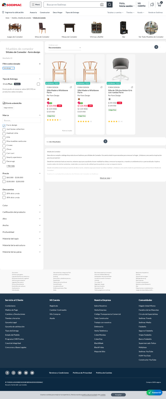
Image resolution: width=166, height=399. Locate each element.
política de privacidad (89, 395)
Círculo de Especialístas (148, 314)
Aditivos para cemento (18, 280)
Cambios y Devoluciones (15, 314)
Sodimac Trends (145, 318)
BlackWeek (98, 343)
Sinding (55, 276)
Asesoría (33, 12)
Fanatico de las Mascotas (149, 310)
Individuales (15, 290)
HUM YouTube (145, 355)
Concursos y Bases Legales (15, 347)
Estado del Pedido (12, 335)
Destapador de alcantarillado (103, 276)
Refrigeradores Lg (141, 278)
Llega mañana (8, 108)
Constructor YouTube (147, 360)
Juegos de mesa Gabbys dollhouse (145, 290)
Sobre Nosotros (100, 306)
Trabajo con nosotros (102, 322)
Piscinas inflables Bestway (102, 274)
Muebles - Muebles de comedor (21, 18)
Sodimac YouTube (146, 351)
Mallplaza (143, 347)
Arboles (97, 280)
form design (7, 68)
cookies (103, 395)
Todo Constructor (101, 318)
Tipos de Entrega (72, 12)
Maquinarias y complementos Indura (145, 288)
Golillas (138, 274)
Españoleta (56, 280)
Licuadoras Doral (58, 286)
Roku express (139, 280)
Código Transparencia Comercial (107, 314)
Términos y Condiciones (59, 373)
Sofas (54, 290)
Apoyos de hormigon (142, 276)
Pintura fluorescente (18, 284)
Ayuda (52, 318)
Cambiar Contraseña (58, 310)
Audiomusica (16, 288)
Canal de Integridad (13, 343)
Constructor (45, 12)
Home (7, 18)
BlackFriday (99, 347)
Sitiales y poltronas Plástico (61, 274)
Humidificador (57, 284)
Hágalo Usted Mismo (147, 306)
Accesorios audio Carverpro (103, 278)
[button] (78, 4)
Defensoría (98, 326)
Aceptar (118, 395)
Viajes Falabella (145, 335)
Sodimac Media (145, 322)
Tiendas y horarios (12, 318)
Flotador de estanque (142, 282)
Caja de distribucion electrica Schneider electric (21, 276)
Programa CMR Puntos (14, 339)
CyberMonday (100, 335)
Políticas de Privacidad (82, 373)
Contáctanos (10, 306)
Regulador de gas (99, 284)
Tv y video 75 (98, 282)
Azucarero (15, 272)
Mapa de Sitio (99, 351)
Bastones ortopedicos (142, 272)
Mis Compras (55, 314)
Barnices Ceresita (100, 286)
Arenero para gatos (17, 274)
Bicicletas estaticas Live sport (103, 272)
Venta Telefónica (101, 331)
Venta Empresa (100, 310)
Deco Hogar (58, 12)
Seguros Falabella (146, 331)
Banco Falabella (145, 339)
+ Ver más (10, 166)
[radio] (48, 120)
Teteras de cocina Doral (60, 282)
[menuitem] (113, 12)
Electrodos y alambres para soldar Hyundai (62, 278)
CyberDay (98, 339)
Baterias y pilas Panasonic (143, 284)
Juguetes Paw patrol (18, 282)
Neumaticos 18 (99, 288)
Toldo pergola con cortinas (102, 290)
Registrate (54, 306)
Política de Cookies (104, 373)
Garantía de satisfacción (15, 326)
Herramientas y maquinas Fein (62, 272)
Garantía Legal (11, 322)
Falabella (142, 326)
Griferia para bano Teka (60, 288)
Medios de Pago (11, 310)
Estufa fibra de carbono (18, 286)
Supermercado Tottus (147, 343)
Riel (137, 286)
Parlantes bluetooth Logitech (20, 278)
